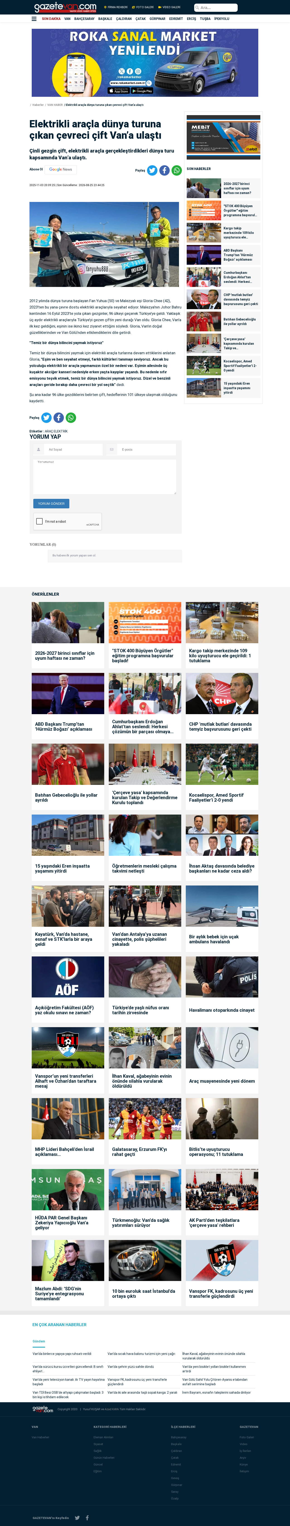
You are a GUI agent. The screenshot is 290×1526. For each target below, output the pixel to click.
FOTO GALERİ (145, 7)
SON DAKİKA (51, 19)
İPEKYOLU (221, 19)
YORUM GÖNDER (51, 503)
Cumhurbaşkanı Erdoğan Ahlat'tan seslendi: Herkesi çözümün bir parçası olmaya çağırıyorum (239, 277)
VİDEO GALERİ (171, 7)
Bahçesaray (178, 1437)
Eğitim (98, 1471)
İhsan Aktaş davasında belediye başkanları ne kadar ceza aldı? (221, 868)
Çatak (175, 1457)
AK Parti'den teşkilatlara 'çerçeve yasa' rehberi (214, 1223)
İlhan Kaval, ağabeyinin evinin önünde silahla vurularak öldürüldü (142, 1081)
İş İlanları (245, 1451)
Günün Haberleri (104, 1457)
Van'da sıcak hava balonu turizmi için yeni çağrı (141, 1354)
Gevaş (175, 1478)
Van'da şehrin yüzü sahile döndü (131, 1366)
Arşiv (243, 1457)
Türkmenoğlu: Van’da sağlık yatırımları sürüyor (140, 1223)
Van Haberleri (40, 1437)
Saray (174, 1491)
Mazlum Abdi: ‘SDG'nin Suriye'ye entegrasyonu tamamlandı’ (59, 1293)
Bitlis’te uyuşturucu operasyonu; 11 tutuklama (216, 1152)
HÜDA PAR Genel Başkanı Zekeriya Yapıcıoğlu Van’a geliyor (61, 1222)
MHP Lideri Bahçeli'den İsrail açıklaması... (64, 1152)
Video (243, 1444)
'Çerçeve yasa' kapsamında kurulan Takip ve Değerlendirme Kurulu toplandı (240, 343)
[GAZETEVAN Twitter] (77, 1518)
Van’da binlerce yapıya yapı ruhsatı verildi (62, 1354)
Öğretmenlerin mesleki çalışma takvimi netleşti (144, 868)
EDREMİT (176, 19)
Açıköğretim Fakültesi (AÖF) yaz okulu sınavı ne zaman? (64, 1010)
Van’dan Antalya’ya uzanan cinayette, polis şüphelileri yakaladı (139, 939)
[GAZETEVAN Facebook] (87, 1518)
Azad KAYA (112, 1409)
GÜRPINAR (157, 19)
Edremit (176, 1464)
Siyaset (98, 1444)
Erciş (174, 1471)
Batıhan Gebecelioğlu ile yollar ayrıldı (240, 322)
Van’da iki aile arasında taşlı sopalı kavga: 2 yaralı (142, 1392)
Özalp (175, 1498)
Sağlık (98, 1451)
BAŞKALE (105, 19)
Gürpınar (176, 1485)
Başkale (176, 1444)
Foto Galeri (247, 1437)
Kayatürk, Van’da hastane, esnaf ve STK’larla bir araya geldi (63, 939)
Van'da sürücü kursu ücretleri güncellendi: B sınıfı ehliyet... (68, 1369)
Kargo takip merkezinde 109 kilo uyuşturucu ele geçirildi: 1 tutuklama (240, 233)
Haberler (38, 105)
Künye (244, 1464)
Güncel (98, 1464)
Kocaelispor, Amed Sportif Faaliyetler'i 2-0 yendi (240, 365)
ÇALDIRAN (124, 19)
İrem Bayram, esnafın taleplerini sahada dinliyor (216, 1392)
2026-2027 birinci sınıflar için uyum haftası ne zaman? (237, 188)
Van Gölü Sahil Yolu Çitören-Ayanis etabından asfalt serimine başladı (214, 1382)
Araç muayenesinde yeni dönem (222, 1081)
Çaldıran (176, 1451)
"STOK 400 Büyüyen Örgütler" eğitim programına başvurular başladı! (241, 210)
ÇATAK (140, 19)
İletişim (244, 1471)
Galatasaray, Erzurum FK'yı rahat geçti (139, 1152)
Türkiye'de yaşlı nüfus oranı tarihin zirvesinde (140, 1010)
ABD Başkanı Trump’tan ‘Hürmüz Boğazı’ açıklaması (238, 255)
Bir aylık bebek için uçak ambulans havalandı (214, 939)
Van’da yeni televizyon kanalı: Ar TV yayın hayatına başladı (69, 1382)
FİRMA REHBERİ (117, 7)
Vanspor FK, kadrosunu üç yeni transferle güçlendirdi (221, 1294)
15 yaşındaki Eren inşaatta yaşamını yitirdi (237, 388)
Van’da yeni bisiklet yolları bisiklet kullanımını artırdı (214, 1369)
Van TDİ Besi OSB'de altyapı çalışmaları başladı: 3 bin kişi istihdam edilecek (68, 1395)
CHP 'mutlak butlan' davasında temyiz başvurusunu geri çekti (241, 299)
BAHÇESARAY (84, 19)
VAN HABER (55, 105)
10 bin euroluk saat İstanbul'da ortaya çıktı (143, 1294)
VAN (67, 19)
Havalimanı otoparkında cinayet (222, 1010)
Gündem (39, 1341)
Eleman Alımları (103, 1437)
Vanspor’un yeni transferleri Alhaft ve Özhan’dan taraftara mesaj (65, 1081)
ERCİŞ (191, 19)
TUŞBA (205, 19)
